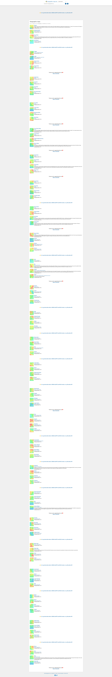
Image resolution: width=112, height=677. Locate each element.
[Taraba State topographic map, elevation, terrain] (32, 135)
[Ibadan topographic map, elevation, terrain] (32, 271)
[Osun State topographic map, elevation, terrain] (32, 37)
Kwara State (36, 233)
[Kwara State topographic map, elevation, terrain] (32, 235)
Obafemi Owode (37, 316)
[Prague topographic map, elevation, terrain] (32, 53)
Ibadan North (36, 620)
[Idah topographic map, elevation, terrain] (32, 261)
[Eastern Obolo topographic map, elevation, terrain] (32, 508)
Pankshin (36, 423)
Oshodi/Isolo (36, 300)
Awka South (36, 569)
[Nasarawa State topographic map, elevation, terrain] (32, 114)
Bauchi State (36, 159)
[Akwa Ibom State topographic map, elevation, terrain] (32, 93)
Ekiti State (38, 605)
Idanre (35, 574)
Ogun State (38, 31)
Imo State (36, 102)
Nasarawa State (37, 112)
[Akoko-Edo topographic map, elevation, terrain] (32, 550)
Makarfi (35, 419)
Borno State (38, 265)
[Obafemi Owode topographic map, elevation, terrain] (32, 318)
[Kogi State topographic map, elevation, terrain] (32, 187)
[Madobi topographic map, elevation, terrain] (32, 395)
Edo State (36, 216)
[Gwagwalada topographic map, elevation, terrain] (32, 441)
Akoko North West (37, 491)
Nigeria (35, 25)
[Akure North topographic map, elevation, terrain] (32, 456)
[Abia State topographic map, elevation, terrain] (32, 88)
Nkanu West (36, 337)
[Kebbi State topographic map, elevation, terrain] (32, 79)
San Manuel (36, 40)
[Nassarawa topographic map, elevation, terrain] (32, 529)
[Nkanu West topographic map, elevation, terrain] (32, 339)
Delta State (38, 610)
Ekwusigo (36, 522)
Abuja (35, 274)
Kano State (36, 117)
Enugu (37, 286)
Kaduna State (36, 211)
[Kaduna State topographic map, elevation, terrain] (32, 213)
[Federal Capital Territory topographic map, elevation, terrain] (32, 140)
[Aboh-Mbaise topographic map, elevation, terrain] (32, 451)
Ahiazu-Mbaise (37, 444)
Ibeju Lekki (36, 661)
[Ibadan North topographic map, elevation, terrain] (32, 622)
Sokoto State (36, 61)
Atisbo (35, 470)
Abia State (36, 86)
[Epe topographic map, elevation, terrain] (32, 503)
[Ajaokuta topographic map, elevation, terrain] (32, 482)
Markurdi (36, 475)
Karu (35, 651)
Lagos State (38, 57)
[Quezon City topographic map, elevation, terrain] (32, 223)
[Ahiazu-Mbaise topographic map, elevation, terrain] (32, 446)
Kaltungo (36, 398)
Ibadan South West (42, 270)
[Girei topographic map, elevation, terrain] (32, 416)
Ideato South (36, 635)
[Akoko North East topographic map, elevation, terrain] (32, 498)
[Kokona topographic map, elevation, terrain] (32, 250)
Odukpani (36, 465)
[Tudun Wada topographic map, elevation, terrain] (32, 364)
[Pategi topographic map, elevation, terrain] (32, 430)
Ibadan (35, 269)
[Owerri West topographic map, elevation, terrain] (32, 344)
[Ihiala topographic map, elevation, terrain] (32, 555)
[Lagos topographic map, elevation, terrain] (32, 58)
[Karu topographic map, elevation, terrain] (32, 653)
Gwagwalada (36, 439)
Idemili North (36, 388)
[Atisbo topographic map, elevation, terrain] (32, 472)
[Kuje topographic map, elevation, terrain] (32, 348)
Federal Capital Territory (38, 138)
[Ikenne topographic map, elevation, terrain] (32, 379)
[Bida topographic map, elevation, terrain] (32, 632)
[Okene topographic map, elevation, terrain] (32, 369)
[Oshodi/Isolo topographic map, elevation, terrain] (32, 302)
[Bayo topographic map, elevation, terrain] (32, 657)
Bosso (35, 646)
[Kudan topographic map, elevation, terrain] (32, 559)
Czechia (35, 52)
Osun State (36, 35)
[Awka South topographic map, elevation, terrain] (32, 571)
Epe (35, 501)
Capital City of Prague (40, 52)
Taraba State (36, 133)
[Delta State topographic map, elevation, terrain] (32, 156)
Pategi (35, 428)
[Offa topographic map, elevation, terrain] (32, 585)
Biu (34, 264)
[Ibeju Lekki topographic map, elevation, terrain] (32, 663)
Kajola (35, 321)
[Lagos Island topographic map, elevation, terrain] (32, 405)
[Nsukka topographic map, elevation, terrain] (32, 287)
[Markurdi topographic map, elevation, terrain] (32, 477)
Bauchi (35, 295)
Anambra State (37, 195)
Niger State (36, 169)
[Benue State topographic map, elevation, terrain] (32, 208)
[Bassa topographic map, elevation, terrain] (32, 601)
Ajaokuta (36, 480)
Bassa (35, 599)
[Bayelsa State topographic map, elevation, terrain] (32, 192)
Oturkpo (35, 517)
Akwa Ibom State (37, 91)
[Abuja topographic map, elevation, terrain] (32, 276)
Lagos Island (42, 57)
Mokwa (35, 243)
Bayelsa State (36, 190)
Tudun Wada (36, 362)
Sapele (35, 609)
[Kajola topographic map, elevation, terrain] (32, 323)
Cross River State (37, 128)
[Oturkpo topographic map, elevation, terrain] (32, 519)
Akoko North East (37, 496)
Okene (35, 367)
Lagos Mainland (37, 578)
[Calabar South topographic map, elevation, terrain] (32, 534)
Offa (35, 583)
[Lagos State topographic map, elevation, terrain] (32, 109)
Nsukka (35, 285)
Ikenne (35, 377)
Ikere (35, 604)
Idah (35, 259)
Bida (35, 630)
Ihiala (35, 553)
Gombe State (38, 399)
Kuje (35, 346)
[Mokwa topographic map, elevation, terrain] (32, 245)
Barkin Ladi (36, 543)
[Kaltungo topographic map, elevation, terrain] (32, 400)
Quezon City (36, 221)
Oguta (35, 594)
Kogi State (36, 185)
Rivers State (36, 143)
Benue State (36, 206)
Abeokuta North (37, 30)
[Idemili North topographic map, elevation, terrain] (32, 390)
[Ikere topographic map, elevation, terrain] (32, 606)
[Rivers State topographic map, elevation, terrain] (32, 145)
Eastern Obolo (37, 506)
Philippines (35, 41)
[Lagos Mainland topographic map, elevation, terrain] (32, 580)
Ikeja (35, 311)
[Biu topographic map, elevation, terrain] (32, 266)
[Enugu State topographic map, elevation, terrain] (32, 67)
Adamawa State (39, 415)
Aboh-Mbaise (36, 449)
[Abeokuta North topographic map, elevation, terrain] (32, 32)
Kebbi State (36, 77)
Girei (35, 414)
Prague (35, 51)
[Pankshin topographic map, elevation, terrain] (32, 425)
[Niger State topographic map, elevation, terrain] (32, 171)
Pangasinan (39, 41)
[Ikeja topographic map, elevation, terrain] (32, 313)
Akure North (36, 454)
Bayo (35, 655)
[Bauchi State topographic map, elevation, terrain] (32, 161)
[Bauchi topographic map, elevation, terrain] (32, 297)
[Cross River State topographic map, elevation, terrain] (32, 130)
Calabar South (37, 532)
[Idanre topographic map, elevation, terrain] (32, 575)
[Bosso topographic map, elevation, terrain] (32, 648)
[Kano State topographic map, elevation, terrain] (32, 119)
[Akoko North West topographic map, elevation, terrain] (32, 493)
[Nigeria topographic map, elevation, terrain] (32, 27)
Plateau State (38, 544)
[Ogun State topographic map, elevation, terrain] (32, 183)
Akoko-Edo (36, 548)
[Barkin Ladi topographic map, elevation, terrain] (32, 545)
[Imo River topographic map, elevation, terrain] (32, 83)
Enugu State (36, 65)
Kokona (35, 248)
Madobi (35, 393)
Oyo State (38, 270)
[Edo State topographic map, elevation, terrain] (32, 218)
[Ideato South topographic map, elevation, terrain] (32, 637)
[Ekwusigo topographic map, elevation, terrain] (32, 524)
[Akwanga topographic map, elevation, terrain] (32, 327)
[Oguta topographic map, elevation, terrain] (32, 596)
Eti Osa (35, 238)
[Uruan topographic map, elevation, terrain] (32, 292)
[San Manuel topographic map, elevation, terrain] (32, 42)
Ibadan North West (37, 372)
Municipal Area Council (47, 275)
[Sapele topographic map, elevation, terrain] (32, 611)
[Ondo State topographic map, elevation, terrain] (32, 166)
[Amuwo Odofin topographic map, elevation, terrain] (32, 627)
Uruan (35, 290)
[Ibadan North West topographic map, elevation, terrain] (32, 374)
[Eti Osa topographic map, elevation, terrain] (32, 240)
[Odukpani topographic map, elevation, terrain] (32, 467)
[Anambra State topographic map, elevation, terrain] (32, 197)
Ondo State (36, 164)
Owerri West (36, 342)
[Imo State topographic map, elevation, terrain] (32, 104)
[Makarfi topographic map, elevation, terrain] (32, 421)
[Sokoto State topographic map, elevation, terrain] (32, 63)
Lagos (35, 56)
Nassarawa (36, 527)
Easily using (56, 12)
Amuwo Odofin (37, 625)
